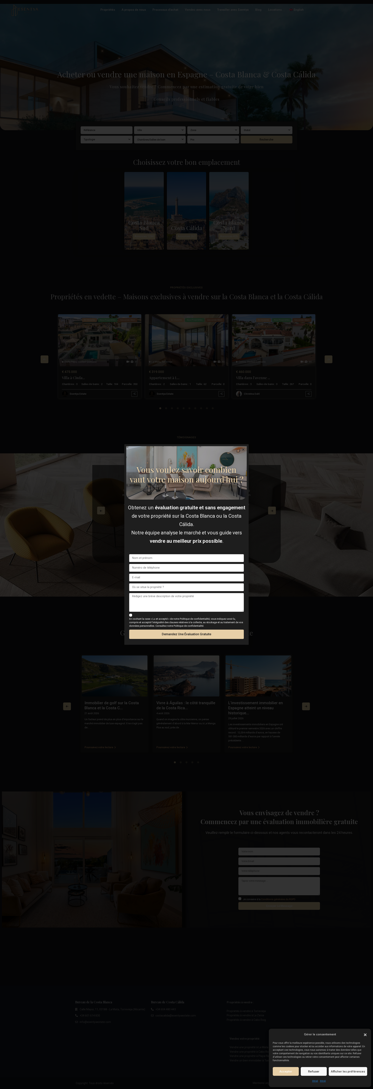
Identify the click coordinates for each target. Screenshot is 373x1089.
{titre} (315, 1081)
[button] (365, 1034)
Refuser (313, 1071)
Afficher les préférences (348, 1071)
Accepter (285, 1071)
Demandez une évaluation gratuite (186, 634)
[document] (186, 544)
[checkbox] (130, 615)
